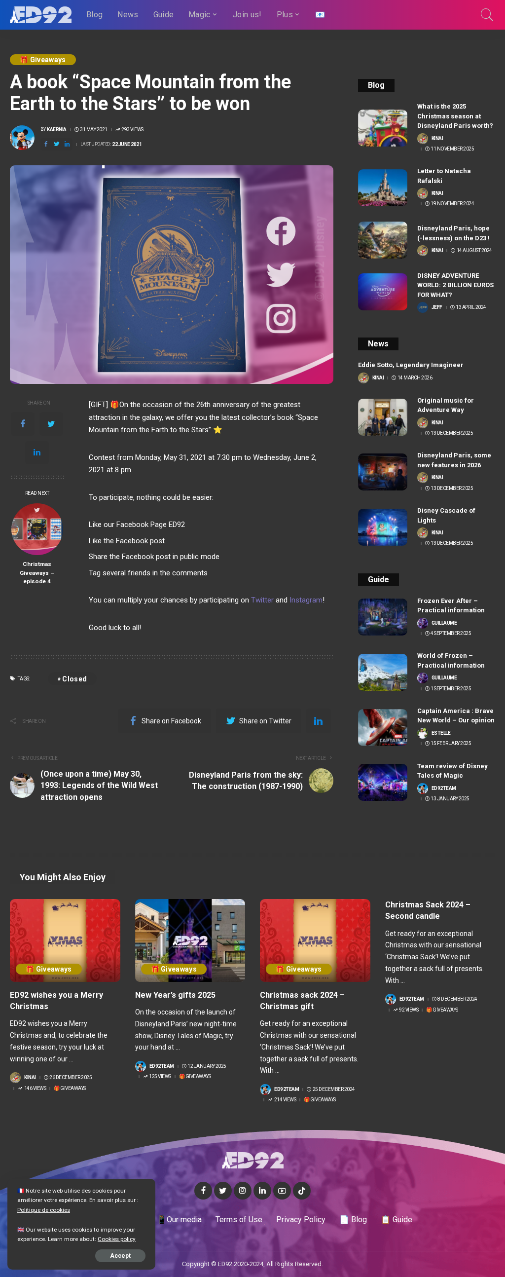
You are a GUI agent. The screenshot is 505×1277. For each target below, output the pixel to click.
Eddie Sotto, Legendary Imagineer (411, 365)
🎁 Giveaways (43, 60)
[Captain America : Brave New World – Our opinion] (382, 727)
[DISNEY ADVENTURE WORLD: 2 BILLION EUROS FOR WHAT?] (382, 291)
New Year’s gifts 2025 (175, 995)
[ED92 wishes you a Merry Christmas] (65, 940)
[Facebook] (23, 424)
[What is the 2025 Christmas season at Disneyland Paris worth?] (382, 128)
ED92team (444, 788)
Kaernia (57, 129)
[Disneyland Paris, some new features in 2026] (382, 471)
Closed (74, 679)
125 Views (160, 1076)
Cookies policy (117, 1239)
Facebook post (140, 540)
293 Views (132, 129)
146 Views (35, 1088)
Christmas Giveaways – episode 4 (37, 573)
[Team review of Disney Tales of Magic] (382, 782)
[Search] (487, 15)
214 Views (285, 1099)
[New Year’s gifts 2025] (190, 940)
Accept (120, 1255)
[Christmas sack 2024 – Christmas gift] (315, 940)
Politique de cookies (43, 1209)
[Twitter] (51, 424)
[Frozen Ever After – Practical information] (382, 617)
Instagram (306, 600)
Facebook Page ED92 (150, 524)
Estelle (441, 733)
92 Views (408, 1010)
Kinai (437, 138)
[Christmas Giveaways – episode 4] (37, 529)
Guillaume (444, 623)
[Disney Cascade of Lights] (382, 527)
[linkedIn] (37, 452)
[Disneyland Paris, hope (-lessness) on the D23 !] (382, 240)
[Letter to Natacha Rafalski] (382, 187)
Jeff (437, 307)
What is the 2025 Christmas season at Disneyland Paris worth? (455, 116)
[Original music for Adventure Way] (382, 417)
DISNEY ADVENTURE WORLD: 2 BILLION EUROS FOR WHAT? (455, 285)
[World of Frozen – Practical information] (382, 672)
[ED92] (41, 14)
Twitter (262, 600)
